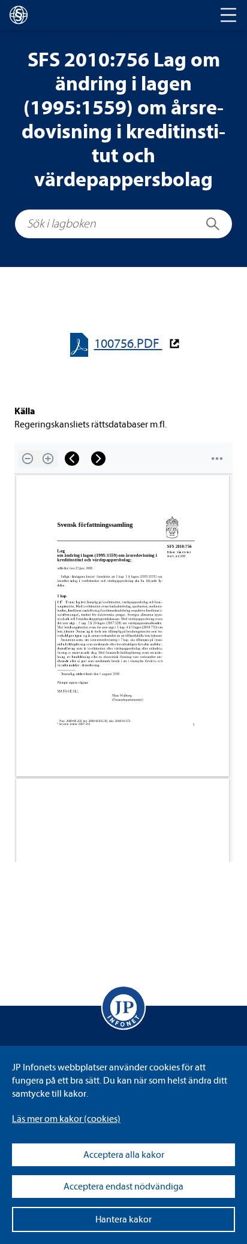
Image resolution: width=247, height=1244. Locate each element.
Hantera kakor (123, 1219)
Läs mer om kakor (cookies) (66, 1118)
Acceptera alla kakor (123, 1154)
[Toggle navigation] (228, 15)
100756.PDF (128, 343)
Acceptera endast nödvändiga (123, 1186)
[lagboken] (18, 15)
